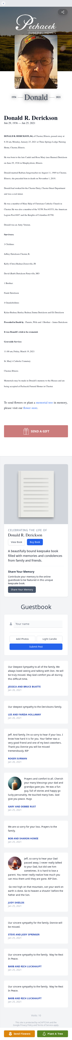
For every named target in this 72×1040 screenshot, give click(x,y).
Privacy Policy (26, 1025)
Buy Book (35, 542)
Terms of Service (45, 1025)
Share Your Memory (22, 589)
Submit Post (36, 646)
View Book (16, 542)
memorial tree (44, 402)
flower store (30, 408)
